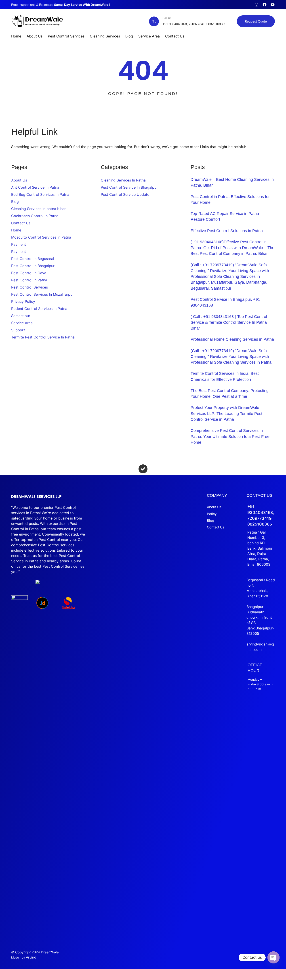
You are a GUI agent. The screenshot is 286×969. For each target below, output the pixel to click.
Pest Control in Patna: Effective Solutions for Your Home (230, 199)
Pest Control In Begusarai (32, 258)
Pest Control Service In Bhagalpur (129, 187)
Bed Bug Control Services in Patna (40, 194)
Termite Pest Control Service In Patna (43, 337)
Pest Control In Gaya (28, 273)
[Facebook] (264, 4)
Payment (18, 244)
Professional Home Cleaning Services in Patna (232, 339)
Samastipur (20, 315)
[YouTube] (272, 4)
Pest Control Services (29, 287)
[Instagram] (256, 4)
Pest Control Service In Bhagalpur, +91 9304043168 (225, 302)
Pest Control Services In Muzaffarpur (42, 294)
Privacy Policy (23, 301)
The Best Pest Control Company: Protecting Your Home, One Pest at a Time (230, 393)
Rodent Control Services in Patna (39, 308)
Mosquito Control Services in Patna (41, 237)
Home (16, 230)
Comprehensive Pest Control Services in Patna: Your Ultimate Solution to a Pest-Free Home (230, 436)
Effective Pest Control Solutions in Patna (227, 231)
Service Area (22, 323)
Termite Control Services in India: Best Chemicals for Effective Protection (225, 376)
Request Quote (256, 21)
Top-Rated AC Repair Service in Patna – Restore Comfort (226, 216)
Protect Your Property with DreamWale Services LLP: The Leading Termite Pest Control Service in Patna (226, 413)
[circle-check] (143, 468)
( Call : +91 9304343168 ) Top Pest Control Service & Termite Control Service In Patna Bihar (229, 322)
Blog (15, 201)
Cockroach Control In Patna (34, 216)
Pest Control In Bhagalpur (33, 266)
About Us (19, 180)
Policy (212, 514)
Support (18, 330)
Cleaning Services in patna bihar (38, 208)
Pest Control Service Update (125, 194)
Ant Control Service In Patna (35, 187)
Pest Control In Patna (29, 280)
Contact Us (20, 223)
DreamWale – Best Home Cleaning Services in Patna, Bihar (232, 182)
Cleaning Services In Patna (123, 180)
